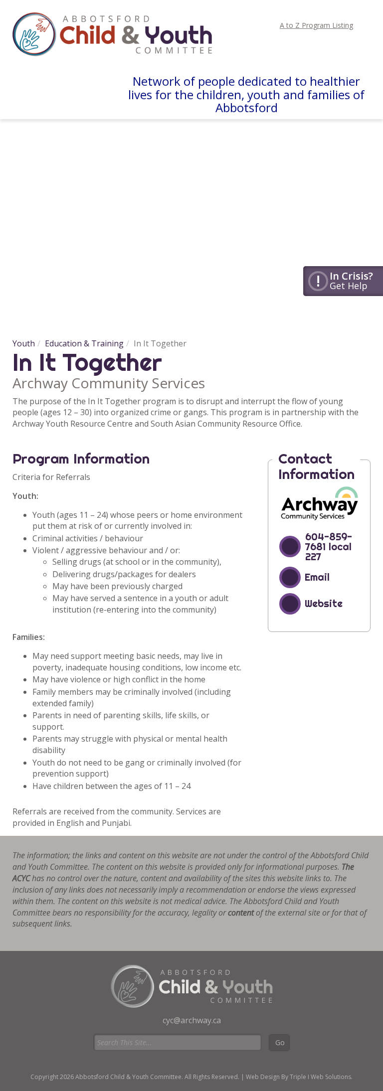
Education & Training (84, 343)
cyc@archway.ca (192, 1020)
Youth (23, 343)
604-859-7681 (328, 541)
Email (317, 577)
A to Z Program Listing (316, 25)
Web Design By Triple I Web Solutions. (299, 1077)
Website (324, 603)
